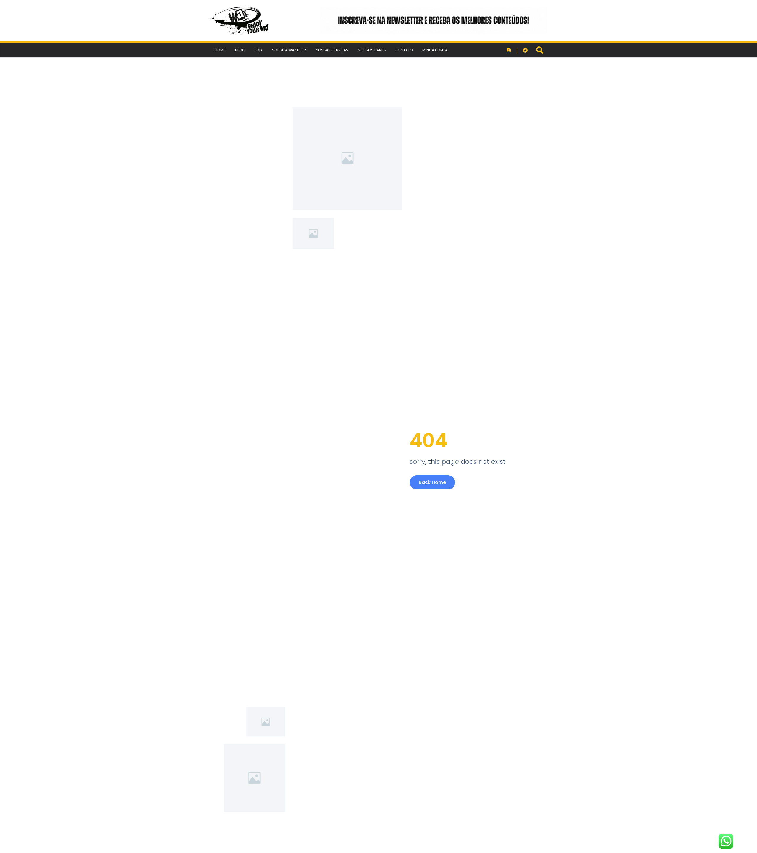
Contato (404, 50)
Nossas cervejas (332, 50)
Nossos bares (372, 50)
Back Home (432, 482)
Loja (259, 50)
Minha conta (434, 50)
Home (220, 50)
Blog (240, 50)
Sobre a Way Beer (289, 50)
